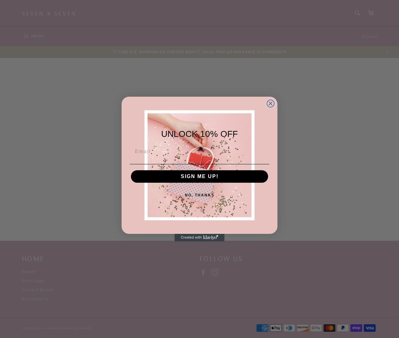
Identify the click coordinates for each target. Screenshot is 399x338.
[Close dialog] (270, 103)
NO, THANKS (199, 195)
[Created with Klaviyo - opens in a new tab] (199, 237)
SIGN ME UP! (200, 176)
